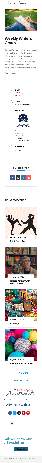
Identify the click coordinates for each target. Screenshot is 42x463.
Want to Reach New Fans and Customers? (19, 400)
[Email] (28, 177)
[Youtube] (28, 413)
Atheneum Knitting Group (21, 363)
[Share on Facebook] (12, 177)
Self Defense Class (18, 241)
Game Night (15, 323)
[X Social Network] (18, 177)
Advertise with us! (19, 405)
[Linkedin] (23, 177)
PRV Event (23, 373)
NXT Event (19, 380)
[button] (12, 423)
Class (9, 4)
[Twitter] (15, 413)
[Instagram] (19, 413)
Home (9, 2)
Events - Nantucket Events (22, 2)
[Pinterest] (24, 413)
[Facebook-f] (10, 413)
